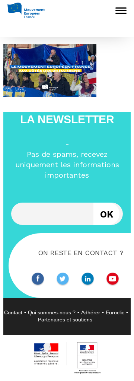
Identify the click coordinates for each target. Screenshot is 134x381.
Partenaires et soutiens (65, 320)
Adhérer (90, 312)
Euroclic (115, 312)
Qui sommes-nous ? (52, 312)
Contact (13, 312)
